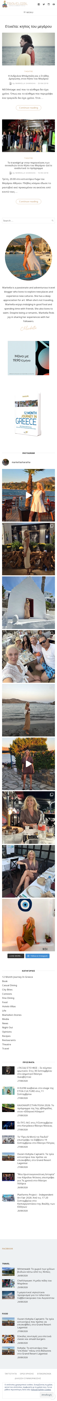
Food (4, 1002)
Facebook (7, 1248)
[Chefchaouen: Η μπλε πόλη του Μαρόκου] (8, 1283)
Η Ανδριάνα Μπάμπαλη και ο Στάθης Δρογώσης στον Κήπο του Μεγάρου (28, 77)
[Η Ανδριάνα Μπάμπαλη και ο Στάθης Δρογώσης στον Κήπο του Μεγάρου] (28, 64)
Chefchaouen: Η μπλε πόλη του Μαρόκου (34, 1282)
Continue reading (30, 108)
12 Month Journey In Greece (17, 976)
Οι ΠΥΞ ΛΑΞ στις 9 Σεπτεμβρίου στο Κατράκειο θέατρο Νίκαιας (35, 1124)
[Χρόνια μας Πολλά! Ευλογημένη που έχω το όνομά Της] (28, 602)
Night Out (7, 1027)
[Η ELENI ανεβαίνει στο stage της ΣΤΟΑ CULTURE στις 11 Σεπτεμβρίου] (8, 1091)
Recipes (6, 1036)
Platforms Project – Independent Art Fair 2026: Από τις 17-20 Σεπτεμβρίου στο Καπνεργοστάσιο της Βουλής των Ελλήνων (36, 1200)
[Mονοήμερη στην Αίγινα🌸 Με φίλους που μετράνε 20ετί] (28, 656)
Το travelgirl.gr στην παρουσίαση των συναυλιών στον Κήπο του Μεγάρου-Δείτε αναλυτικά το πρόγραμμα (28, 165)
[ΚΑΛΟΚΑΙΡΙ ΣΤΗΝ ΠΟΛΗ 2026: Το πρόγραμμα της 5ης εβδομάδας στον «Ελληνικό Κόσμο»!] (8, 1108)
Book (5, 981)
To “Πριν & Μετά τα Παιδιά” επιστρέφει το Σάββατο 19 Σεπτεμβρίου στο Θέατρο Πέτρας (36, 1139)
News (5, 1023)
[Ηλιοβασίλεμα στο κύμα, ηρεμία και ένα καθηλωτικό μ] (28, 495)
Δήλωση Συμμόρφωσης (28, 1378)
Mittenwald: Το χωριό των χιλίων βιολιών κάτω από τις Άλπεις (36, 1270)
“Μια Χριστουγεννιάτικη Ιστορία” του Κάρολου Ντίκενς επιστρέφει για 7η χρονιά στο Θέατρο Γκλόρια (36, 1179)
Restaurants (9, 1040)
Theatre (28, 71)
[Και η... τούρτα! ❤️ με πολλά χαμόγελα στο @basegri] (28, 817)
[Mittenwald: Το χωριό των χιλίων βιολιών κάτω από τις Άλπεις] (8, 1272)
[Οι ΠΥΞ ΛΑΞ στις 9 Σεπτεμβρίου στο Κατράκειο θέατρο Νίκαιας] (8, 1125)
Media (5, 1019)
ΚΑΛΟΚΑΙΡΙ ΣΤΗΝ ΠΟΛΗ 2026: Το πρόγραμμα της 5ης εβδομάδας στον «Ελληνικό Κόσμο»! (35, 1108)
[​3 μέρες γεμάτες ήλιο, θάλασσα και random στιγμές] (28, 925)
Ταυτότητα (11, 1373)
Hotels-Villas (9, 1006)
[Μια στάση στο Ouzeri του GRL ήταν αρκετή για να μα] (28, 764)
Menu (29, 12)
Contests (7, 993)
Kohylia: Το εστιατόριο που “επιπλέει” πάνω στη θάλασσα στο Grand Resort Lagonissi (34, 1350)
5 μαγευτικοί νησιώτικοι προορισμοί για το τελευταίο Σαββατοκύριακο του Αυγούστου (35, 1295)
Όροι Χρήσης (27, 1373)
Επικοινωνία (44, 1373)
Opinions (7, 1031)
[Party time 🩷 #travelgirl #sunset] (28, 710)
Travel (5, 1048)
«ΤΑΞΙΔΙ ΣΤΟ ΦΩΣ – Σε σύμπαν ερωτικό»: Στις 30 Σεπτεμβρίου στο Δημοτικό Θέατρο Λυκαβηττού (34, 1072)
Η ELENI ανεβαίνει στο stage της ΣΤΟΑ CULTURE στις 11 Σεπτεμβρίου (35, 1091)
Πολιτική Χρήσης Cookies (41, 1389)
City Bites (7, 989)
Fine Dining (8, 998)
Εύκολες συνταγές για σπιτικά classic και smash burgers (34, 1338)
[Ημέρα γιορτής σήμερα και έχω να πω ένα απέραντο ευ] (28, 871)
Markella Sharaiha (24, 83)
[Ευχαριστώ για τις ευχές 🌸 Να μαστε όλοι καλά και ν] (28, 549)
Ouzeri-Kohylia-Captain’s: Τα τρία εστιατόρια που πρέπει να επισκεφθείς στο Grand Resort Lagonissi (35, 1158)
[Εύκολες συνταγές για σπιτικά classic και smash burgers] (8, 1339)
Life (4, 1010)
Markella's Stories (11, 1014)
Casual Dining (9, 985)
